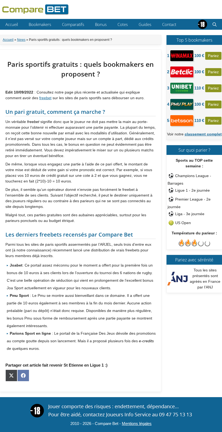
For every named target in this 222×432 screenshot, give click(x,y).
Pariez (213, 56)
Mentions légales (137, 423)
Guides (145, 24)
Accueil (11, 24)
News (21, 40)
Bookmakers (40, 24)
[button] (214, 24)
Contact (169, 24)
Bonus (101, 24)
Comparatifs (73, 24)
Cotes (122, 24)
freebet (45, 98)
